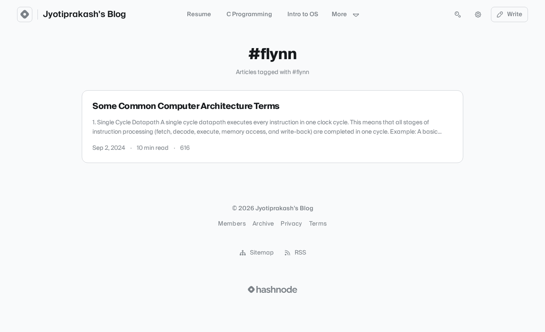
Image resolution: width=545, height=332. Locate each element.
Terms (318, 224)
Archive (263, 224)
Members (231, 224)
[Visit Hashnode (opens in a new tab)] (272, 289)
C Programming (249, 14)
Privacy (291, 224)
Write (514, 14)
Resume (199, 14)
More (339, 14)
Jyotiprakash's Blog (84, 14)
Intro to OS (302, 14)
